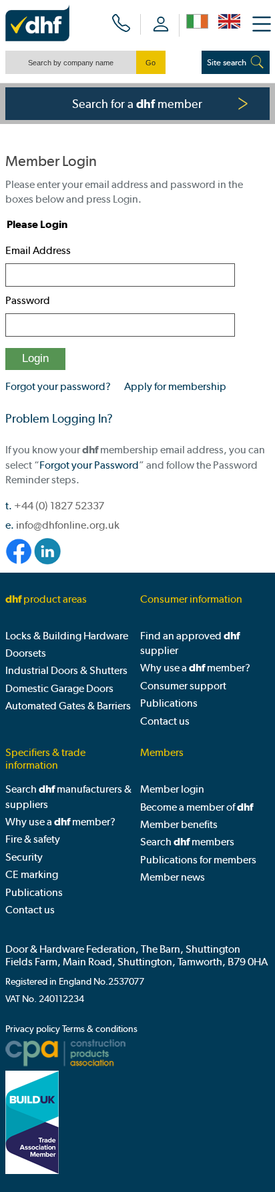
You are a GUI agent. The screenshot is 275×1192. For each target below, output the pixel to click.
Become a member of (196, 807)
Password (27, 300)
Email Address (38, 250)
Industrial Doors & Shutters (66, 670)
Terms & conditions (100, 1029)
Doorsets (25, 653)
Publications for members (198, 859)
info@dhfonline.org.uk (67, 525)
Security (24, 857)
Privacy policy (32, 1029)
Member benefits (179, 824)
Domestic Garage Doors (59, 688)
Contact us (165, 721)
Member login (172, 789)
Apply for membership (175, 386)
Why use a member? (195, 667)
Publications (169, 703)
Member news (172, 877)
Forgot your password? (58, 386)
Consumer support (183, 685)
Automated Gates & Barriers (68, 705)
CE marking (31, 874)
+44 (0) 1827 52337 (59, 505)
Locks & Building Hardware (66, 635)
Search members (187, 841)
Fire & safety (32, 839)
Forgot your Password (89, 465)
